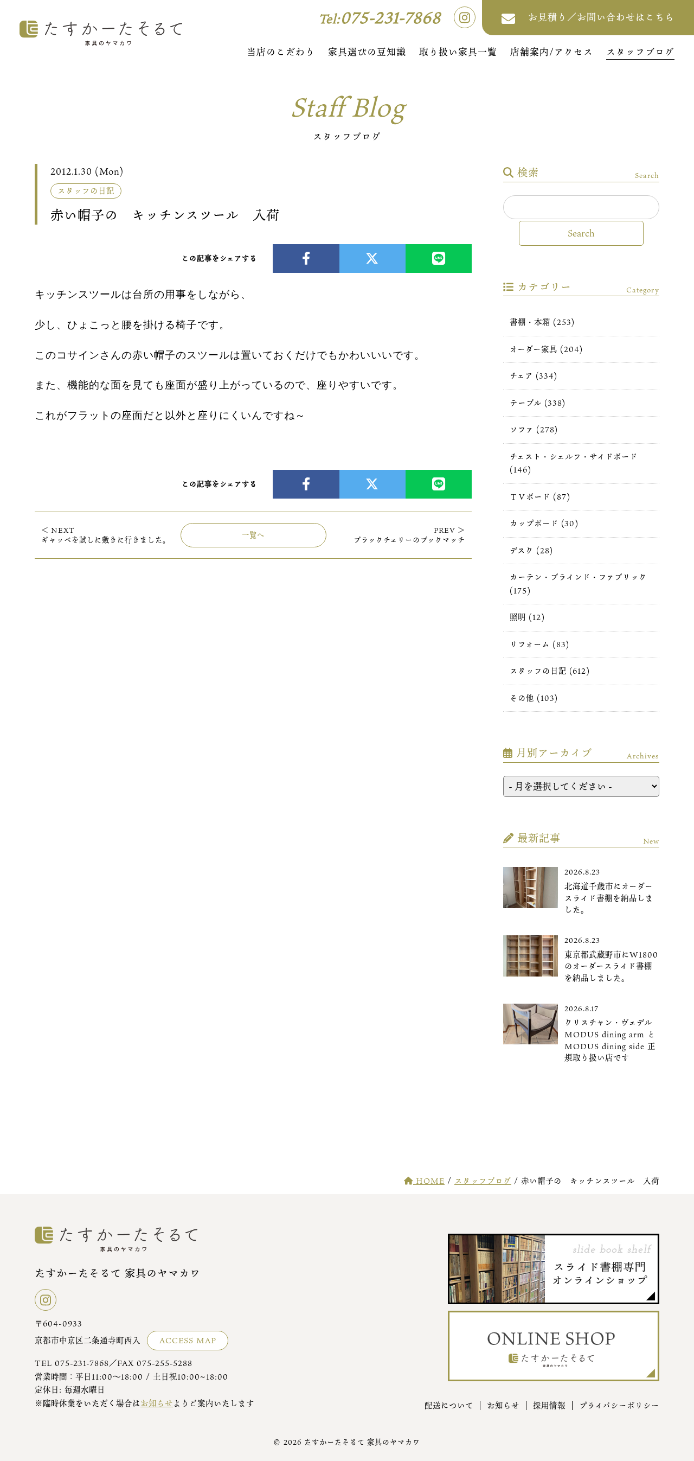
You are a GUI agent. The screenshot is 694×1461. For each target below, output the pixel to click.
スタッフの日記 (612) (550, 671)
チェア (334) (533, 375)
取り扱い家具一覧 (458, 52)
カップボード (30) (544, 523)
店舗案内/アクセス (551, 52)
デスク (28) (531, 550)
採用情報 (549, 1405)
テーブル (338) (538, 403)
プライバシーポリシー (619, 1405)
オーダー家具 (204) (546, 349)
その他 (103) (534, 698)
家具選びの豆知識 (367, 52)
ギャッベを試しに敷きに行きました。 (105, 535)
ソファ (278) (534, 429)
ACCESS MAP (187, 1340)
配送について (449, 1405)
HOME (429, 1180)
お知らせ (156, 1403)
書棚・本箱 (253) (542, 322)
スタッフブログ (640, 52)
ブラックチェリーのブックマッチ (409, 535)
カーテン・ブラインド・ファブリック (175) (578, 583)
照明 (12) (527, 617)
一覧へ (253, 534)
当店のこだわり (281, 52)
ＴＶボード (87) (540, 496)
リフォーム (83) (539, 644)
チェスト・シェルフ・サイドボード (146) (574, 463)
